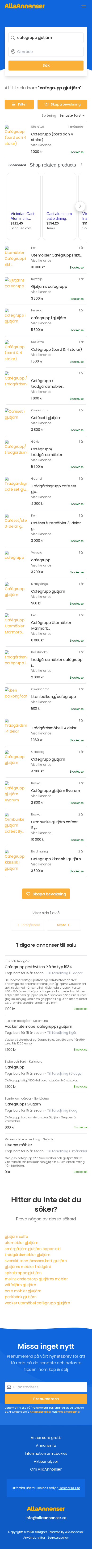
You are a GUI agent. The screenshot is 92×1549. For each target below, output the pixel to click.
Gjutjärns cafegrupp (49, 286)
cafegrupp (40, 560)
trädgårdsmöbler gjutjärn (27, 1254)
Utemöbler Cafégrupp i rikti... (56, 255)
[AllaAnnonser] (25, 5)
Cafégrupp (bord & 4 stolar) (56, 349)
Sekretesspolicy (58, 1538)
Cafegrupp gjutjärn (48, 759)
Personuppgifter (68, 1412)
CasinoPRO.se (69, 1488)
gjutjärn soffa (16, 1236)
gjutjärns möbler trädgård (28, 1266)
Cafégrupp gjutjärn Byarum (55, 790)
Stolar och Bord (16, 1062)
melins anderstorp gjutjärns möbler (36, 1279)
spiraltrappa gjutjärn (23, 1273)
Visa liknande (41, 145)
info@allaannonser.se (46, 1517)
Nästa (61, 925)
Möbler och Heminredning (23, 1139)
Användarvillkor (40, 1412)
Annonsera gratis (46, 1437)
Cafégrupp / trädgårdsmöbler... (47, 383)
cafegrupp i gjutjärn (48, 318)
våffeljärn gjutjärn (20, 1285)
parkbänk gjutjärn (21, 1297)
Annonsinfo (46, 1445)
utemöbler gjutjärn (21, 1242)
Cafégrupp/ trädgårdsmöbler (47, 451)
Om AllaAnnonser (46, 1469)
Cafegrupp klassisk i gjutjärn (56, 859)
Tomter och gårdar (18, 1099)
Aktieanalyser (46, 1461)
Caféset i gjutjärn (46, 417)
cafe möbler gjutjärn (23, 1291)
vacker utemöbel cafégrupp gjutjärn (37, 1303)
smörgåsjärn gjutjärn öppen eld (33, 1248)
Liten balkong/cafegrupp (53, 696)
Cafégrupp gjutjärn (48, 591)
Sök (46, 65)
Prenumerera (46, 1399)
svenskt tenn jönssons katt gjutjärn (36, 1261)
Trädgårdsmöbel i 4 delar (54, 728)
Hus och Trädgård (17, 961)
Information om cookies (46, 1453)
